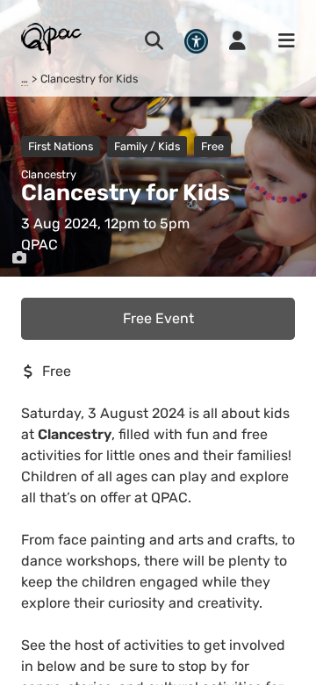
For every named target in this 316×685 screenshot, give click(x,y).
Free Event (158, 318)
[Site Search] (154, 41)
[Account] (237, 41)
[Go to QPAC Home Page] (52, 38)
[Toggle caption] (19, 258)
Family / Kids (147, 146)
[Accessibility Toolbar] (196, 41)
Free (212, 146)
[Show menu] (281, 41)
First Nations (60, 146)
